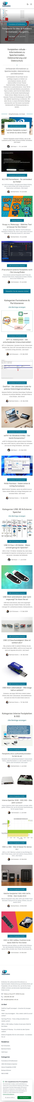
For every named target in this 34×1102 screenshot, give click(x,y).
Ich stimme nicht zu (10, 1097)
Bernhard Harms (6, 1049)
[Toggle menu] (31, 4)
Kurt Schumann (5, 1045)
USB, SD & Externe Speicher (17, 126)
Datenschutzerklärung (8, 1094)
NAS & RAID (4, 1073)
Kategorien (5, 1057)
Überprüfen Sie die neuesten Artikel (16, 291)
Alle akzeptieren (24, 1097)
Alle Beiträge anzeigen (16, 307)
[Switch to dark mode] (27, 4)
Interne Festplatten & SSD (17, 749)
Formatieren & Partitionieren (17, 24)
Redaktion (5, 1042)
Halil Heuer (4, 1052)
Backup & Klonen (17, 220)
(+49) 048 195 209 (9, 997)
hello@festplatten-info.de (11, 999)
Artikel (4, 1004)
